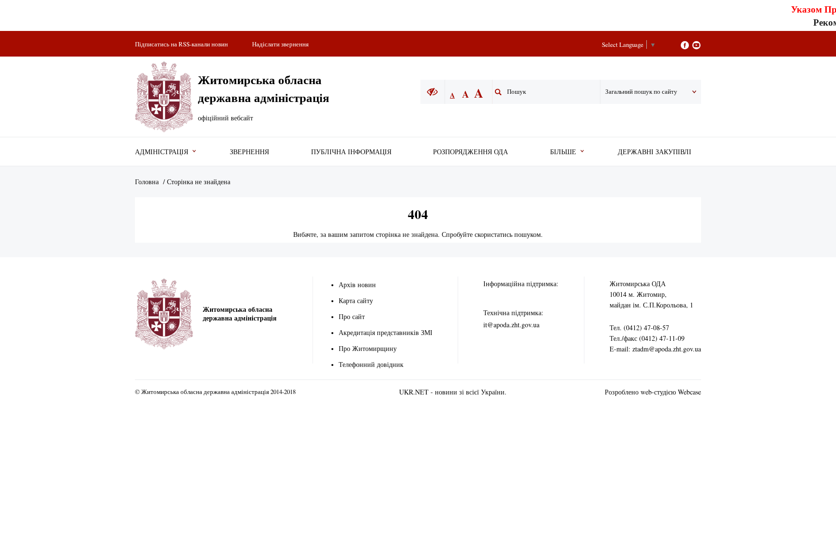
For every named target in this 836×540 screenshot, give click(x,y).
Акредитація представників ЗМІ (386, 332)
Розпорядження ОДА (470, 151)
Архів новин (357, 284)
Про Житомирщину (368, 348)
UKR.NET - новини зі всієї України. (453, 391)
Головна (147, 181)
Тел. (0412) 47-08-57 (639, 327)
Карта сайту (356, 300)
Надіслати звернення (280, 44)
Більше (563, 151)
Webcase (689, 391)
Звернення (249, 151)
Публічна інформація (351, 151)
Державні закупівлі (654, 151)
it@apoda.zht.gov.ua (511, 324)
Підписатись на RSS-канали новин (181, 44)
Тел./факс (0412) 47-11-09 (647, 338)
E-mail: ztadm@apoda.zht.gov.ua (655, 348)
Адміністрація (161, 151)
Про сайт (352, 316)
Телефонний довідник (371, 364)
